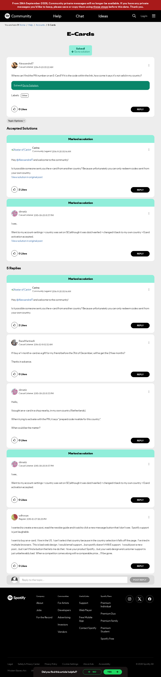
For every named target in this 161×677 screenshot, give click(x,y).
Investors (63, 624)
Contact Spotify (87, 628)
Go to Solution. (30, 85)
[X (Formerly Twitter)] (139, 599)
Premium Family (109, 620)
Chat (80, 16)
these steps (100, 6)
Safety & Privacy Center (29, 664)
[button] (149, 65)
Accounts (40, 24)
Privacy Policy (51, 664)
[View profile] (14, 65)
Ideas (103, 16)
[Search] (134, 16)
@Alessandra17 (24, 160)
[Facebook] (149, 599)
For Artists (63, 603)
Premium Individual (106, 604)
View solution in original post (26, 177)
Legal (10, 664)
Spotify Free (107, 638)
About (39, 603)
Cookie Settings (70, 664)
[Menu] (153, 16)
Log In (144, 16)
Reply (140, 109)
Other (24, 95)
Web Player (85, 610)
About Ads (88, 664)
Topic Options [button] (15, 120)
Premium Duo (108, 613)
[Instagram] (129, 599)
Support (83, 603)
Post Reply (139, 579)
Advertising (64, 617)
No (94, 671)
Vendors (62, 631)
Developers (64, 610)
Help (57, 16)
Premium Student (106, 629)
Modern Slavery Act (17, 670)
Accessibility (104, 664)
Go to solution (82, 51)
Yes (109, 671)
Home (22, 24)
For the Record (44, 617)
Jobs (39, 610)
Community (21, 16)
